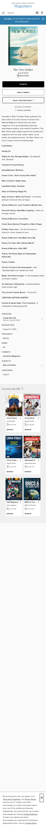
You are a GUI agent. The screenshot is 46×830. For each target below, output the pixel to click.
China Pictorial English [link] (13, 418)
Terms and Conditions (12, 799)
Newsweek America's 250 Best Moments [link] (31, 460)
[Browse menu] (42, 12)
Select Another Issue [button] (22, 100)
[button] (23, 84)
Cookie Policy (31, 823)
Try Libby (8, 19)
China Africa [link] (29, 418)
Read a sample (23, 92)
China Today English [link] (13, 460)
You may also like (11, 388)
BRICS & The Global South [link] (31, 502)
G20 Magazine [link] (12, 502)
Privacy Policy (30, 799)
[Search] (3, 13)
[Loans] (37, 13)
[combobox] (18, 13)
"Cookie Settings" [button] (30, 814)
